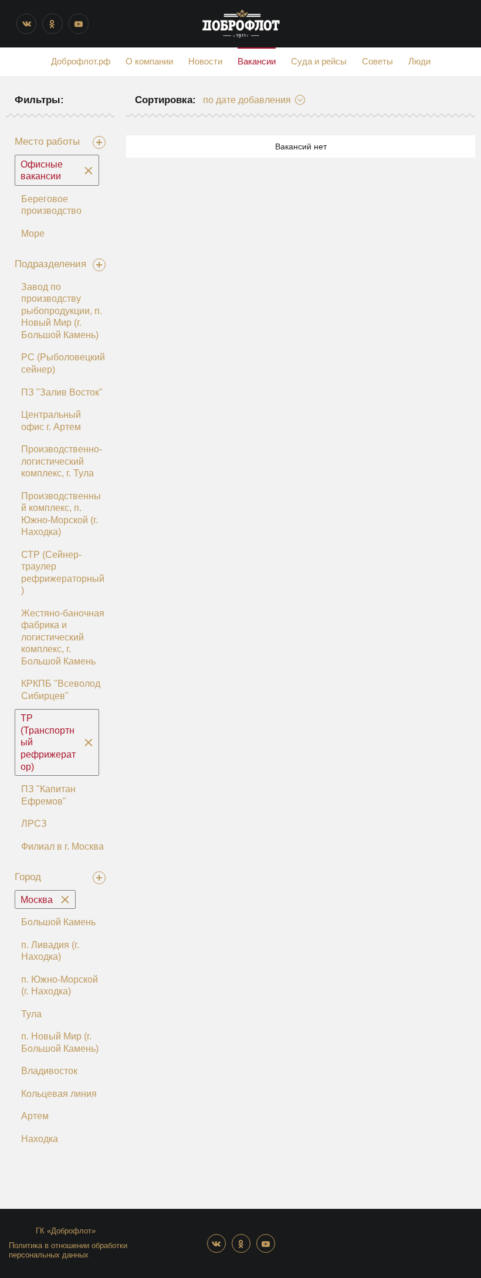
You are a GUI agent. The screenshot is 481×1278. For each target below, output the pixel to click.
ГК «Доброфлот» (66, 1230)
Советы (377, 61)
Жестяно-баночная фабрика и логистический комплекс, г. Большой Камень (62, 637)
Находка (39, 1139)
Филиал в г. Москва (62, 846)
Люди (419, 61)
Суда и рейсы (319, 61)
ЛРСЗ (34, 824)
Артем (35, 1116)
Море (33, 233)
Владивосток (49, 1071)
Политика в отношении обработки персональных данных (68, 1250)
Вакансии (257, 61)
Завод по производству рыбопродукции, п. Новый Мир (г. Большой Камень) (61, 311)
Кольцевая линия (59, 1094)
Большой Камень (58, 922)
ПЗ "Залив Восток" (62, 392)
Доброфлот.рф (80, 61)
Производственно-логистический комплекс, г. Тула (61, 461)
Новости (205, 61)
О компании (149, 61)
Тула (31, 1014)
